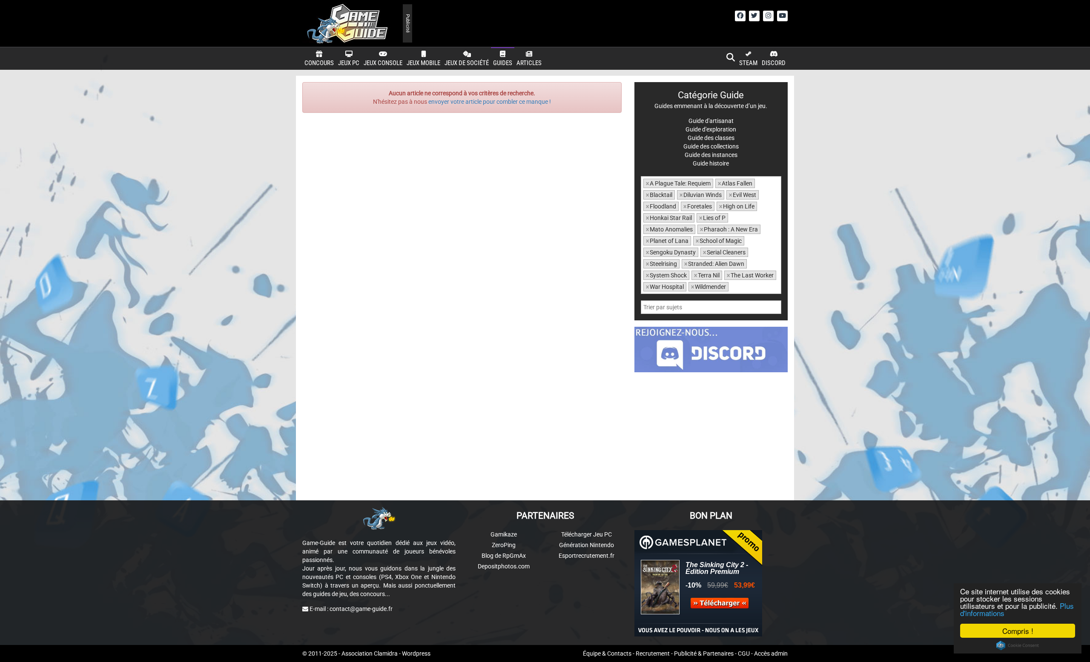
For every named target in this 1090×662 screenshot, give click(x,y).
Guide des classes (711, 137)
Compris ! (1017, 630)
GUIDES (502, 63)
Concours (319, 63)
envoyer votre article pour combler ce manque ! (489, 101)
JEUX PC (348, 63)
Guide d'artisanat (711, 120)
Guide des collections (711, 146)
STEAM (748, 63)
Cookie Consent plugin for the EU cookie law (1017, 645)
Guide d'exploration (711, 129)
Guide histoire (711, 163)
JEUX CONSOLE (383, 63)
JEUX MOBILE (423, 63)
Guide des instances (711, 154)
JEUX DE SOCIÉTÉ (467, 63)
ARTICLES (529, 63)
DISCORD (774, 63)
